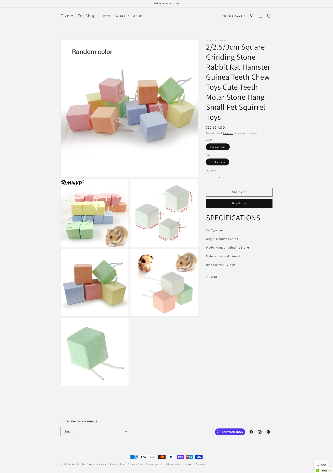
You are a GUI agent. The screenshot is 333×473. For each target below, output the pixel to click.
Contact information (195, 464)
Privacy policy (135, 464)
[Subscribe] (125, 431)
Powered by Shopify (97, 464)
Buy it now (239, 203)
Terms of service (154, 464)
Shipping (228, 133)
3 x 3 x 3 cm (217, 162)
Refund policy (117, 464)
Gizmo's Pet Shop (77, 464)
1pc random (218, 147)
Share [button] (214, 276)
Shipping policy (174, 464)
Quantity (211, 170)
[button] (121, 16)
